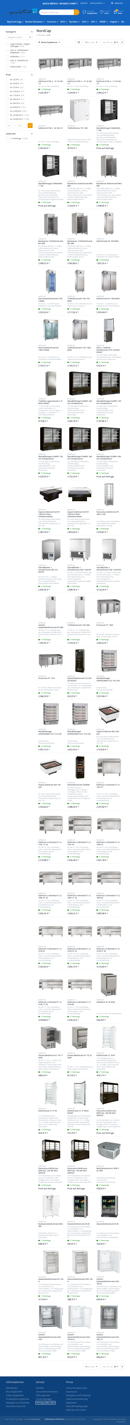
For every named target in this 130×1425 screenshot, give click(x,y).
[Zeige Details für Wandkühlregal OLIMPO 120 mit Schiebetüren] (109, 383)
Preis (8, 74)
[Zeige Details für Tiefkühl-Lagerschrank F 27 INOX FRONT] (50, 383)
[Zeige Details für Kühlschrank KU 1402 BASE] (109, 281)
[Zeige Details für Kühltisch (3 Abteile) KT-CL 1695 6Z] (109, 878)
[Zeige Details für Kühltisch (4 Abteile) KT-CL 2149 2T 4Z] (109, 931)
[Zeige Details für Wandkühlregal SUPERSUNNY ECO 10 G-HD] (109, 660)
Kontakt (84, 3)
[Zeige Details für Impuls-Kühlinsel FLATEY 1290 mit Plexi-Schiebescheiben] (50, 494)
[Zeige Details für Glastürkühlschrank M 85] (80, 1206)
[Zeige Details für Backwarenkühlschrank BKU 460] (50, 1206)
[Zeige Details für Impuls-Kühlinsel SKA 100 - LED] (109, 714)
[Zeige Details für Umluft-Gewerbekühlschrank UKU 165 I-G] (109, 1317)
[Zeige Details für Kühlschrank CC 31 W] (50, 1093)
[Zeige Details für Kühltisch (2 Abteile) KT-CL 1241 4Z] (80, 824)
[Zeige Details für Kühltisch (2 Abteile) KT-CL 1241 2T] (109, 767)
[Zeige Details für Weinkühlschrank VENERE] (80, 767)
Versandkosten (34, 1419)
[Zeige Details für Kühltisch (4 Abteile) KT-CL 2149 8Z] (80, 984)
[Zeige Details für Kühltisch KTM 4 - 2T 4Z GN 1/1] (80, 63)
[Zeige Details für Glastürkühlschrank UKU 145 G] (80, 1261)
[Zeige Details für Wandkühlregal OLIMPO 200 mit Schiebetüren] (109, 439)
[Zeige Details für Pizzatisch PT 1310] (50, 660)
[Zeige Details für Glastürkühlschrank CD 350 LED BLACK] (80, 660)
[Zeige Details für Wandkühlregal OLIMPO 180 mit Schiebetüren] (80, 439)
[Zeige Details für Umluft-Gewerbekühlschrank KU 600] (50, 607)
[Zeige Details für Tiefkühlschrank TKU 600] (80, 607)
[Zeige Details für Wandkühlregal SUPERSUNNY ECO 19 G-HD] (80, 714)
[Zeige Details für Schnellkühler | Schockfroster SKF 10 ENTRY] (109, 550)
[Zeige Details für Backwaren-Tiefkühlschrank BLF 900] (80, 223)
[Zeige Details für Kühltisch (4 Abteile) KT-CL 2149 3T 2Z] (80, 931)
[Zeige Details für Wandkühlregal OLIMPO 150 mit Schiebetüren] (50, 439)
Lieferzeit (11, 133)
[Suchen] (77, 12)
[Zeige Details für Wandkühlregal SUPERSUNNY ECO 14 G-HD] (50, 714)
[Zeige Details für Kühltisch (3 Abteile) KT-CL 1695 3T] (109, 824)
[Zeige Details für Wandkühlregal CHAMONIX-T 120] (50, 166)
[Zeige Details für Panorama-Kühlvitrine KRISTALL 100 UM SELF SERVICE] (109, 1093)
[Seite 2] (122, 42)
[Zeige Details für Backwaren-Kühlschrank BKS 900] (109, 166)
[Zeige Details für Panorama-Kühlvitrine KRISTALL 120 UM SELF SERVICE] (50, 1150)
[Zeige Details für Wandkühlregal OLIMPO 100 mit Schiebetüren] (80, 383)
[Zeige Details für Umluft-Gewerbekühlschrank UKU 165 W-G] (80, 1317)
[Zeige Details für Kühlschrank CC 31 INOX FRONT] (80, 1093)
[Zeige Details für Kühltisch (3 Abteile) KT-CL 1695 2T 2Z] (50, 878)
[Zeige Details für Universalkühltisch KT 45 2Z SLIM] (80, 1037)
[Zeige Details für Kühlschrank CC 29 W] (109, 1037)
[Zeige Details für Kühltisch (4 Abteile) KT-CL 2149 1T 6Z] (50, 984)
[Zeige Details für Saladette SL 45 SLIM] (109, 984)
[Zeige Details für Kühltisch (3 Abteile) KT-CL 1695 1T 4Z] (80, 878)
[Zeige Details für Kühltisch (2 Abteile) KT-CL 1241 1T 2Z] (50, 824)
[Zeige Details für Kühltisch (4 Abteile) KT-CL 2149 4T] (50, 931)
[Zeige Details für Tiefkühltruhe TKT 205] (80, 110)
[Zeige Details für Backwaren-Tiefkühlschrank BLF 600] (50, 223)
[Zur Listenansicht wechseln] (79, 42)
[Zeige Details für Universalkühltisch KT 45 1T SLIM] (50, 1037)
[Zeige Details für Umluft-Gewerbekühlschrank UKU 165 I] (50, 1317)
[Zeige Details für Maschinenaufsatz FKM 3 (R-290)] (109, 1150)
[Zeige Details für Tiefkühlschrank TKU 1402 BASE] (80, 330)
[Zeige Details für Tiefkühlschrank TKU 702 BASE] (80, 281)
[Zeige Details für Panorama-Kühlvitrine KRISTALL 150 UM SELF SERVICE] (80, 1150)
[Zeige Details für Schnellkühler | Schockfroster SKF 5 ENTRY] (80, 550)
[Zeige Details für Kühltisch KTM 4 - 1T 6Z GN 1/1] (109, 63)
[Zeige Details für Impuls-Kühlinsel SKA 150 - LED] (50, 767)
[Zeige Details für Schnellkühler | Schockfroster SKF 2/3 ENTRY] (50, 550)
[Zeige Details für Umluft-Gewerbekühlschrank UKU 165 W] (109, 1261)
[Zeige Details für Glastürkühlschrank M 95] (109, 1206)
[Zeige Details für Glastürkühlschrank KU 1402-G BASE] (50, 330)
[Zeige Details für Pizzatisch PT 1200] (109, 607)
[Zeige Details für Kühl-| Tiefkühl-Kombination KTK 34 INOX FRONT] (109, 330)
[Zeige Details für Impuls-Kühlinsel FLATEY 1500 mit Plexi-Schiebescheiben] (80, 494)
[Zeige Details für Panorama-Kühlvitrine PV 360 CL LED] (109, 494)
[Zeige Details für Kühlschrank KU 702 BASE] (109, 223)
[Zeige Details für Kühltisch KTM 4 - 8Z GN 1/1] (50, 110)
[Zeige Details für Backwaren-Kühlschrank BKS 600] (80, 166)
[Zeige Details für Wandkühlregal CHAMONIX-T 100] (109, 110)
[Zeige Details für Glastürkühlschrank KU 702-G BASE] (50, 281)
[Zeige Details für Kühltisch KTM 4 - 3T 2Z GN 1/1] (50, 63)
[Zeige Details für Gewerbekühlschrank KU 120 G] (50, 1261)
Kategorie (11, 31)
